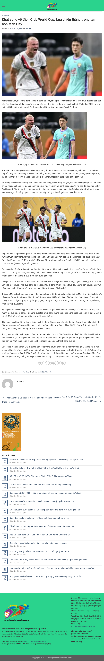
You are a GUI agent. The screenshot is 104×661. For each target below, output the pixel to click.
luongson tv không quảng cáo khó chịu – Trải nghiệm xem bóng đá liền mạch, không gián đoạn (52, 568)
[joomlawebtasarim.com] (52, 5)
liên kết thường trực (44, 372)
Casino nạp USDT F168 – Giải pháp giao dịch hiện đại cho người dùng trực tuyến (46, 493)
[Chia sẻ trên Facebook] (45, 363)
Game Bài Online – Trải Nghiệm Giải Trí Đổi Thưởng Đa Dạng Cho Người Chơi (44, 468)
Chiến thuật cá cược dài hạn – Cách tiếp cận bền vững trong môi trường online (45, 510)
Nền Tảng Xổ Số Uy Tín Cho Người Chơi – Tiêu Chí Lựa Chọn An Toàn (41, 476)
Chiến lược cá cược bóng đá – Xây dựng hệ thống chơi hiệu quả (38, 543)
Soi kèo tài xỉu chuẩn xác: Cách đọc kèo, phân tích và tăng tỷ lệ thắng (40, 484)
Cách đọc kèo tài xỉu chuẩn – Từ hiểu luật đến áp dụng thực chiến (39, 518)
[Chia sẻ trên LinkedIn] (63, 363)
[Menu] (3, 6)
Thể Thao (5, 16)
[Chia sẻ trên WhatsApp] (40, 363)
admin (28, 29)
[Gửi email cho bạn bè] (54, 363)
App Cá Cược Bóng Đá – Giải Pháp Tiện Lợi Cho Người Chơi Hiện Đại (40, 535)
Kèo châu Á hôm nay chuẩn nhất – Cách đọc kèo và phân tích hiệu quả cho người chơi (48, 560)
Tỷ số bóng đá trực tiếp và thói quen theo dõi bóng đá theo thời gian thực (42, 526)
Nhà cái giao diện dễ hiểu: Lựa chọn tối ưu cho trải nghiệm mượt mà (40, 551)
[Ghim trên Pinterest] (59, 363)
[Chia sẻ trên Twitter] (50, 363)
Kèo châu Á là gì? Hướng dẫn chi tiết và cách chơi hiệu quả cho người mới (42, 501)
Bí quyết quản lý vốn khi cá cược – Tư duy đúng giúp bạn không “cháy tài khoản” (46, 576)
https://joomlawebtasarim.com (34, 641)
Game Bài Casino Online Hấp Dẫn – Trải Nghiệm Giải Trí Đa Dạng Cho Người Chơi (46, 459)
